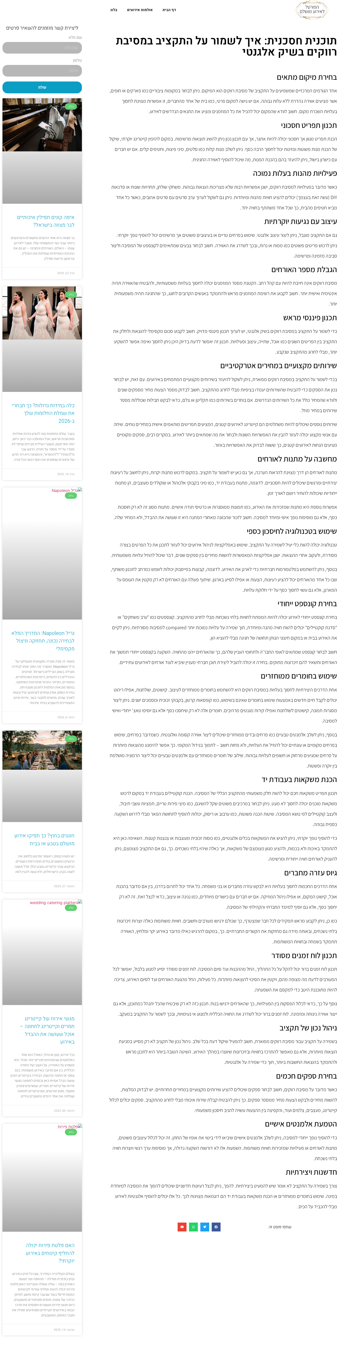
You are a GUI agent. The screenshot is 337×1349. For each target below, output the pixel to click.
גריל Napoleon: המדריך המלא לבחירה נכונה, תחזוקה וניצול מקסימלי (43, 641)
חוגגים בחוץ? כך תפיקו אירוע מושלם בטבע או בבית (44, 839)
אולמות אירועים (140, 10)
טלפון (77, 61)
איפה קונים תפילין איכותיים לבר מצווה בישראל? (46, 221)
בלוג (113, 10)
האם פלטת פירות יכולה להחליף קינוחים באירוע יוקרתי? (50, 1253)
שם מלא (75, 38)
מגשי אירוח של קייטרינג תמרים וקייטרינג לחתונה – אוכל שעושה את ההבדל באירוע (47, 1030)
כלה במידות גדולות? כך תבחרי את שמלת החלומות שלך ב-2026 (43, 413)
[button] (216, 1227)
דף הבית (169, 10)
